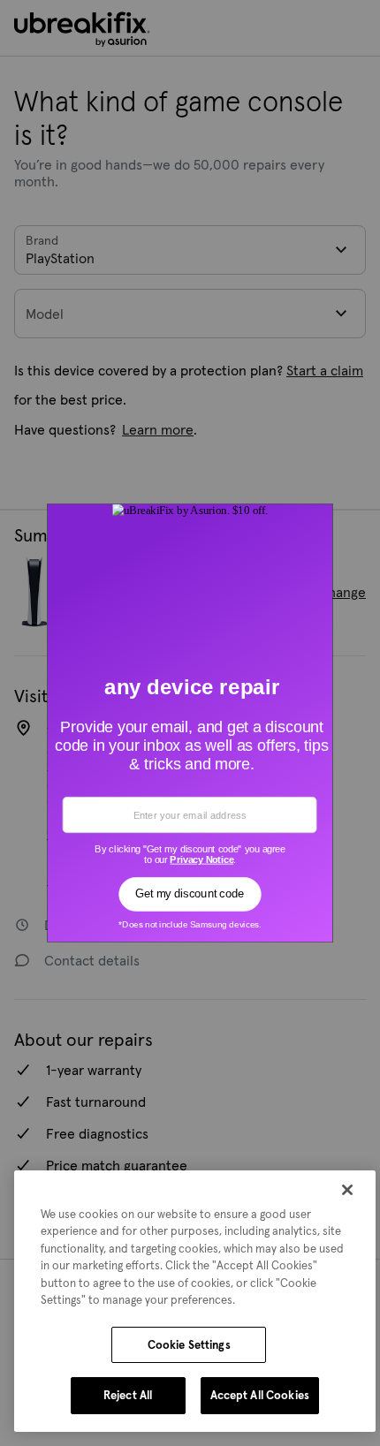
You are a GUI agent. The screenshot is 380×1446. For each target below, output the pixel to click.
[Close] (347, 1189)
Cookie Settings (189, 1344)
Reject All (127, 1395)
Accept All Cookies (259, 1395)
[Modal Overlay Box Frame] (190, 723)
